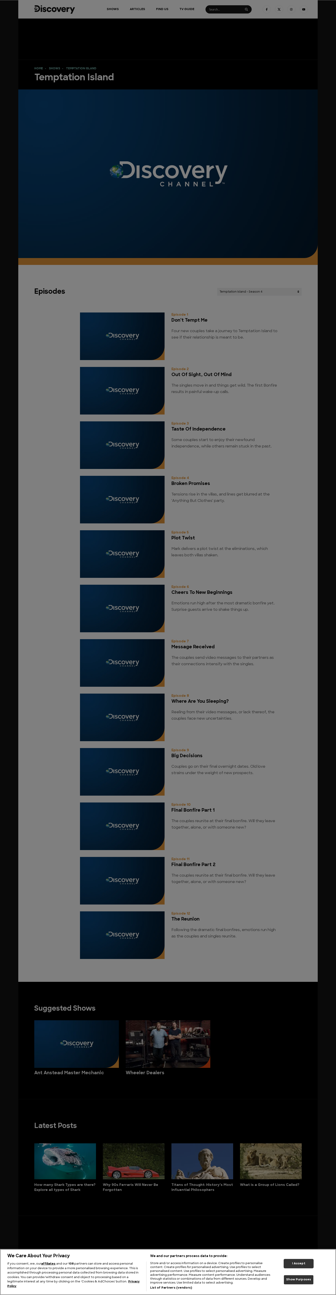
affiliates (48, 1263)
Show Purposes (298, 1279)
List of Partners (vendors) (171, 1287)
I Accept (298, 1263)
